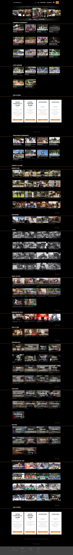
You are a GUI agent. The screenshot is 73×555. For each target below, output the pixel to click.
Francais (38, 550)
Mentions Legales (23, 551)
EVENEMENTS (43, 2)
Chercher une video (15, 550)
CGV (21, 550)
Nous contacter (31, 550)
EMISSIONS (49, 2)
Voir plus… (58, 213)
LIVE (38, 2)
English (38, 551)
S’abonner (57, 1)
